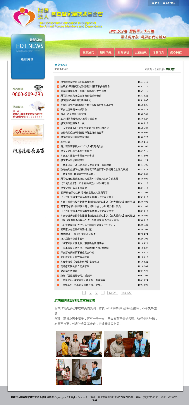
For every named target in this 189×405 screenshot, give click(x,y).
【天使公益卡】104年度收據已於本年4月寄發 (85, 128)
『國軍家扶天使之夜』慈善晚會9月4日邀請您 (85, 248)
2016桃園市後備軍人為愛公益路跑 (79, 118)
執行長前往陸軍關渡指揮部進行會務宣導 (82, 132)
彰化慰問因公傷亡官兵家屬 (75, 257)
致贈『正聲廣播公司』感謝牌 (76, 275)
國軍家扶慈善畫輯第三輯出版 (76, 229)
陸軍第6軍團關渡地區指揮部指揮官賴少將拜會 (85, 86)
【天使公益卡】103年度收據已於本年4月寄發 (85, 183)
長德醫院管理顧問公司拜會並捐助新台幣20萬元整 (87, 105)
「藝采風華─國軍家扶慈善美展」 (78, 174)
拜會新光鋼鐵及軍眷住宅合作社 (77, 252)
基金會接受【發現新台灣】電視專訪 (80, 261)
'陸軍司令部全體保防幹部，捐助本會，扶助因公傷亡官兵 (91, 206)
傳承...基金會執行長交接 (73, 114)
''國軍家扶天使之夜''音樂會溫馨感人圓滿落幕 (84, 192)
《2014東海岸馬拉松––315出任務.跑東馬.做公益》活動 (90, 220)
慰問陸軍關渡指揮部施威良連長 (77, 81)
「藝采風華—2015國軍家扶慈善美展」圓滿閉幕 (86, 164)
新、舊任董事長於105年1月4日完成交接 (82, 146)
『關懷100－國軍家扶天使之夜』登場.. (81, 284)
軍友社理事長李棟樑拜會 (74, 109)
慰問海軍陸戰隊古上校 (73, 123)
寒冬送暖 (65, 141)
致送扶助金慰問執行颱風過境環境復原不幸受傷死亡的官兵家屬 (94, 169)
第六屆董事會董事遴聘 (73, 238)
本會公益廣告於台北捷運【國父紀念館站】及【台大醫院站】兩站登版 (98, 201)
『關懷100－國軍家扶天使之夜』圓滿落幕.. (83, 280)
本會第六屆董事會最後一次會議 (77, 155)
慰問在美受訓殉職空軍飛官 (75, 137)
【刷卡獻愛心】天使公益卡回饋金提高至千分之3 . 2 (88, 224)
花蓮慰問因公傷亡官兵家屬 (75, 266)
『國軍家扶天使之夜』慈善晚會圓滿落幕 (82, 243)
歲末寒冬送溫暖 (69, 271)
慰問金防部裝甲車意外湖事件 (76, 151)
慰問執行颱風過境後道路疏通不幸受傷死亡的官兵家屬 (89, 178)
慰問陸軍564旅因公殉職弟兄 (76, 100)
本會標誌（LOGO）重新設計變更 (78, 234)
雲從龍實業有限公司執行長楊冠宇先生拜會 (83, 91)
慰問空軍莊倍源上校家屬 (74, 188)
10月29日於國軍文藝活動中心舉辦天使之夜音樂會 (87, 197)
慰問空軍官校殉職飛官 (73, 160)
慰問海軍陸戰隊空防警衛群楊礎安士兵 (81, 95)
